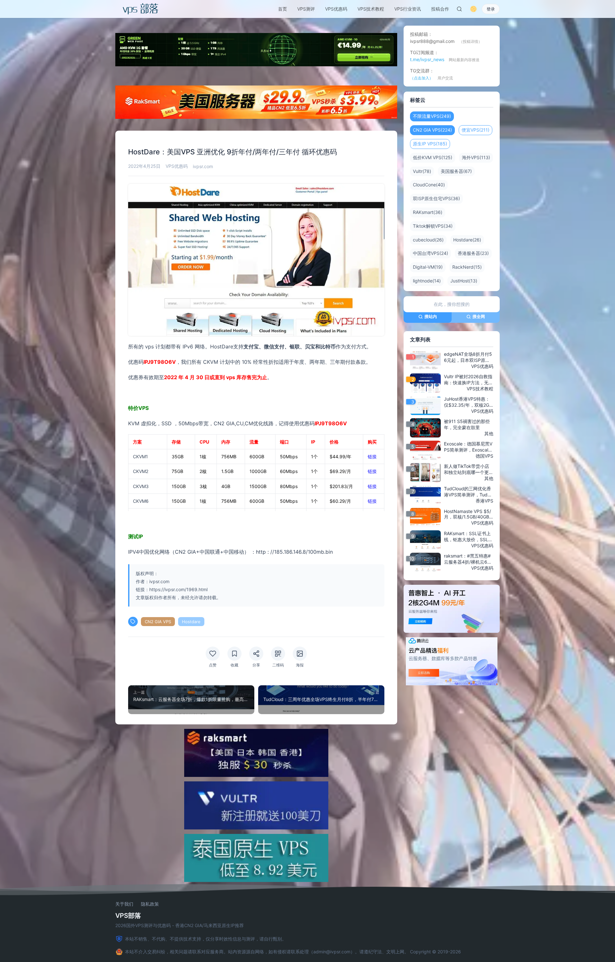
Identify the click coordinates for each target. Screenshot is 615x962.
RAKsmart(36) (427, 212)
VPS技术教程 (370, 9)
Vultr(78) (422, 171)
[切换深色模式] (473, 9)
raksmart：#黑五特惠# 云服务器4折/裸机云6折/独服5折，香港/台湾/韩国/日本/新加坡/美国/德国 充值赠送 (468, 559)
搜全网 (478, 316)
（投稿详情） (470, 41)
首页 (282, 9)
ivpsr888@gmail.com (432, 41)
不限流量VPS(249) (432, 116)
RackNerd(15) (467, 267)
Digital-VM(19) (428, 267)
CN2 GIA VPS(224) (432, 130)
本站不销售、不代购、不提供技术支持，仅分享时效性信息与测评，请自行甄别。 (205, 939)
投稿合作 (440, 9)
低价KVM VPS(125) (432, 157)
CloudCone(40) (429, 184)
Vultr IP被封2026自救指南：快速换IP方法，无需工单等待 (468, 380)
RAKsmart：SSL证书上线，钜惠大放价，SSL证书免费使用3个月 (468, 537)
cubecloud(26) (428, 239)
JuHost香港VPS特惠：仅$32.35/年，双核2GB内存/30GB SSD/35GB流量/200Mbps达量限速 (468, 402)
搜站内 (430, 316)
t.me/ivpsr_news (427, 59)
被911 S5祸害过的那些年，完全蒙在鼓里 (467, 424)
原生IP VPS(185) (430, 143)
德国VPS (484, 456)
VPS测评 (306, 9)
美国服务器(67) (456, 171)
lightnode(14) (427, 280)
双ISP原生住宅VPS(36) (436, 198)
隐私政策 (150, 904)
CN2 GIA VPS (158, 621)
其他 (488, 433)
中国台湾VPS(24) (430, 253)
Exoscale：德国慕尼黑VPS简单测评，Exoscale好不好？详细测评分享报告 (468, 447)
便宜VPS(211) (475, 130)
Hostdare (191, 621)
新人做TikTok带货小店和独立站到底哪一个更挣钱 (468, 469)
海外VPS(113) (476, 157)
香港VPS (484, 500)
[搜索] (459, 9)
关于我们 (124, 904)
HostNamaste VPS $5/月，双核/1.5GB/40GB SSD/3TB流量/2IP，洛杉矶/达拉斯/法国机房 (468, 514)
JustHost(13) (463, 280)
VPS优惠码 (336, 9)
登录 (491, 9)
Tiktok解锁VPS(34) (433, 226)
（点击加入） (421, 78)
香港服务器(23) (473, 253)
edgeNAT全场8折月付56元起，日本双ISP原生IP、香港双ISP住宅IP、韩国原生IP (468, 357)
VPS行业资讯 (407, 9)
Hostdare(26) (467, 239)
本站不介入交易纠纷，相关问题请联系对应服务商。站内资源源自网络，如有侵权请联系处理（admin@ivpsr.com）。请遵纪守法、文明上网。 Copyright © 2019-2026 (293, 951)
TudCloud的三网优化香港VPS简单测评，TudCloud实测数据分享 (468, 492)
